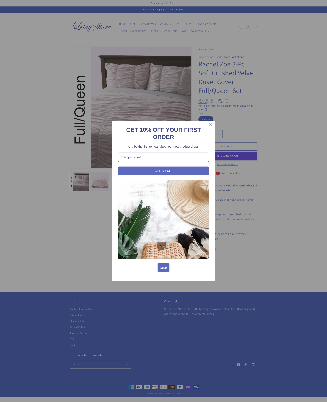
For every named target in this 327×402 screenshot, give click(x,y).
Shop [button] (163, 267)
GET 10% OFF (164, 170)
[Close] (210, 125)
